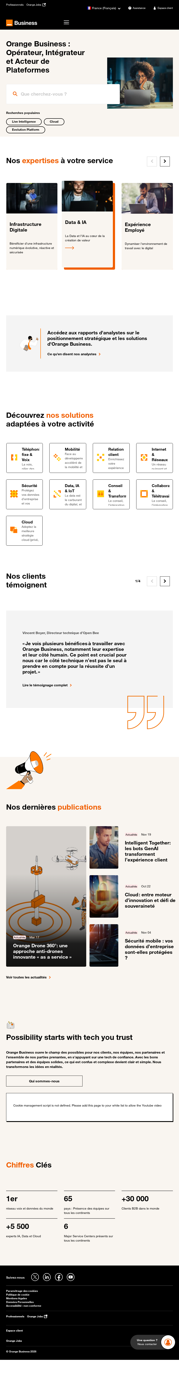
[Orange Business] (21, 23)
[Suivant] (165, 161)
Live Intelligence (24, 121)
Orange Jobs (14, 1340)
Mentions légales (16, 1298)
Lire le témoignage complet (45, 685)
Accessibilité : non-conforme (23, 1305)
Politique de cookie (17, 1294)
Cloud (54, 121)
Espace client (14, 1330)
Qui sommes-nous (44, 1081)
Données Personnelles (20, 1302)
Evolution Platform (25, 129)
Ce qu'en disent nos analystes (71, 354)
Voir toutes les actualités (26, 977)
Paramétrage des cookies (22, 1291)
